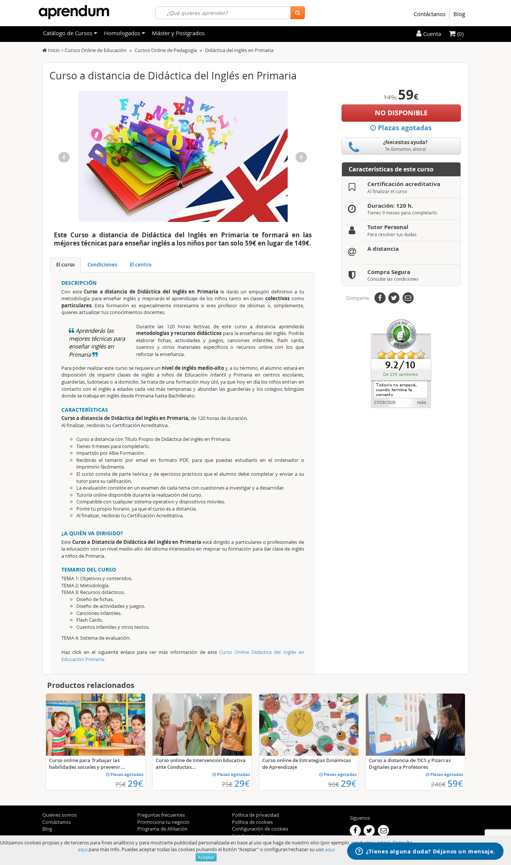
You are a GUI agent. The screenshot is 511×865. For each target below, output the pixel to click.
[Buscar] (297, 12)
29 (135, 783)
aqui (83, 849)
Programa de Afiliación (162, 828)
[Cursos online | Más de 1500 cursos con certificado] (74, 12)
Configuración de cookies (260, 828)
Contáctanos (430, 14)
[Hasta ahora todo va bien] (401, 363)
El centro (141, 264)
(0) (459, 33)
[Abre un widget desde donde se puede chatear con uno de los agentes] (425, 852)
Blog (459, 14)
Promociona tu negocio (163, 822)
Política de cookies (252, 822)
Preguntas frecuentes (161, 814)
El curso (65, 264)
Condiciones (102, 264)
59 (455, 783)
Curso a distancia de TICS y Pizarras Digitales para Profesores (410, 763)
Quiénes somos (59, 814)
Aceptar (206, 857)
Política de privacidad (255, 814)
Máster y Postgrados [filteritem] (178, 33)
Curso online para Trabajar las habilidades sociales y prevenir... (87, 763)
